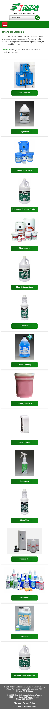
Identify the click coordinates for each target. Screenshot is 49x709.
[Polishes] (24, 308)
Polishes (24, 326)
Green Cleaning (24, 365)
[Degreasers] (24, 113)
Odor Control (24, 442)
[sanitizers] (24, 463)
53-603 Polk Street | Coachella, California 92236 (24, 689)
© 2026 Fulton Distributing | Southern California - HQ (24, 687)
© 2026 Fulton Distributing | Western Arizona (24, 695)
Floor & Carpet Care (24, 287)
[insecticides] (24, 541)
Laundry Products (24, 403)
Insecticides (24, 559)
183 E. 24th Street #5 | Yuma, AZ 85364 (24, 697)
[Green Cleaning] (24, 347)
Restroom (24, 598)
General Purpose (24, 170)
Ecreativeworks (30, 707)
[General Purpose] (24, 152)
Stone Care (24, 520)
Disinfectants (24, 248)
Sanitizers (24, 481)
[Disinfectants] (24, 230)
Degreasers (24, 132)
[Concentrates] (24, 75)
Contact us (6, 50)
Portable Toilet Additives (24, 675)
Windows (24, 637)
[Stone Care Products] (24, 502)
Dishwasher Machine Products (24, 209)
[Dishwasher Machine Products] (24, 191)
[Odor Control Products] (24, 424)
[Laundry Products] (24, 385)
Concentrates (24, 93)
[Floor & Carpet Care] (24, 269)
